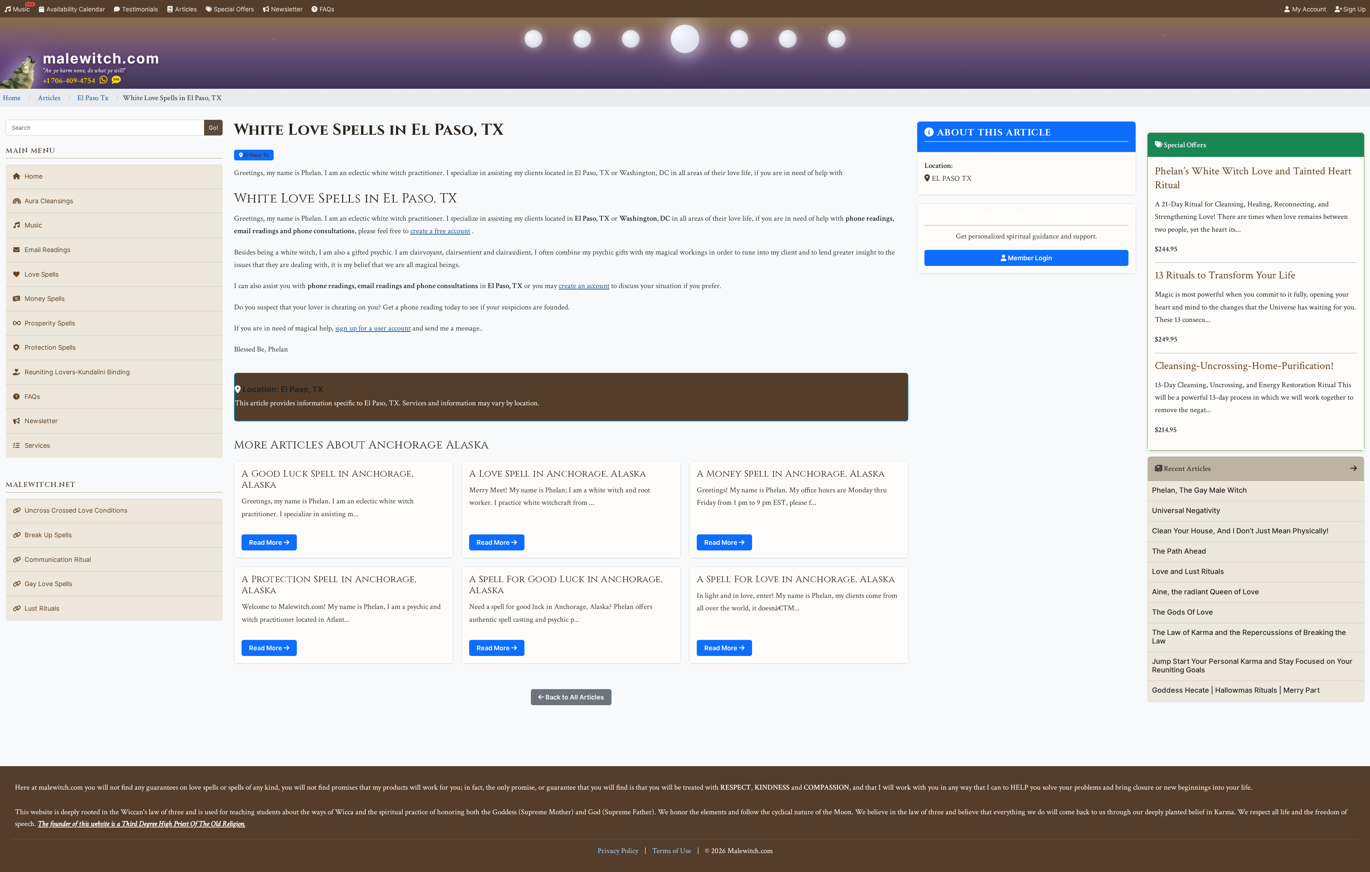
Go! (213, 127)
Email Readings (46, 249)
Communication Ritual (57, 559)
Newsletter (286, 9)
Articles (185, 9)
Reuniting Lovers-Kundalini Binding (76, 372)
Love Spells (41, 274)
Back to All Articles (574, 697)
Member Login (1029, 258)
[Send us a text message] (116, 80)
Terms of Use (671, 851)
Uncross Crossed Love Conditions (75, 510)
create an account (584, 286)
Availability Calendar (75, 9)
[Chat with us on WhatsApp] (103, 80)
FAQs (326, 9)
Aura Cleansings (48, 201)
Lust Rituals (41, 608)
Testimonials (139, 9)
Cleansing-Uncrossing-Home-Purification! (1244, 366)
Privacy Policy (618, 851)
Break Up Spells (47, 535)
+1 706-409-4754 (69, 81)
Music (22, 7)
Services (36, 445)
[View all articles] (1353, 468)
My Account (1308, 9)
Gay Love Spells (47, 584)
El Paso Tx (92, 98)
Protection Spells (49, 347)
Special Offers (233, 9)
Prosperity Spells (49, 323)
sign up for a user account (373, 328)
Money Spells (44, 298)
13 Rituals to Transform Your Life (1225, 275)
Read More (266, 542)
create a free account (440, 231)
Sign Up (1353, 9)
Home (12, 98)
